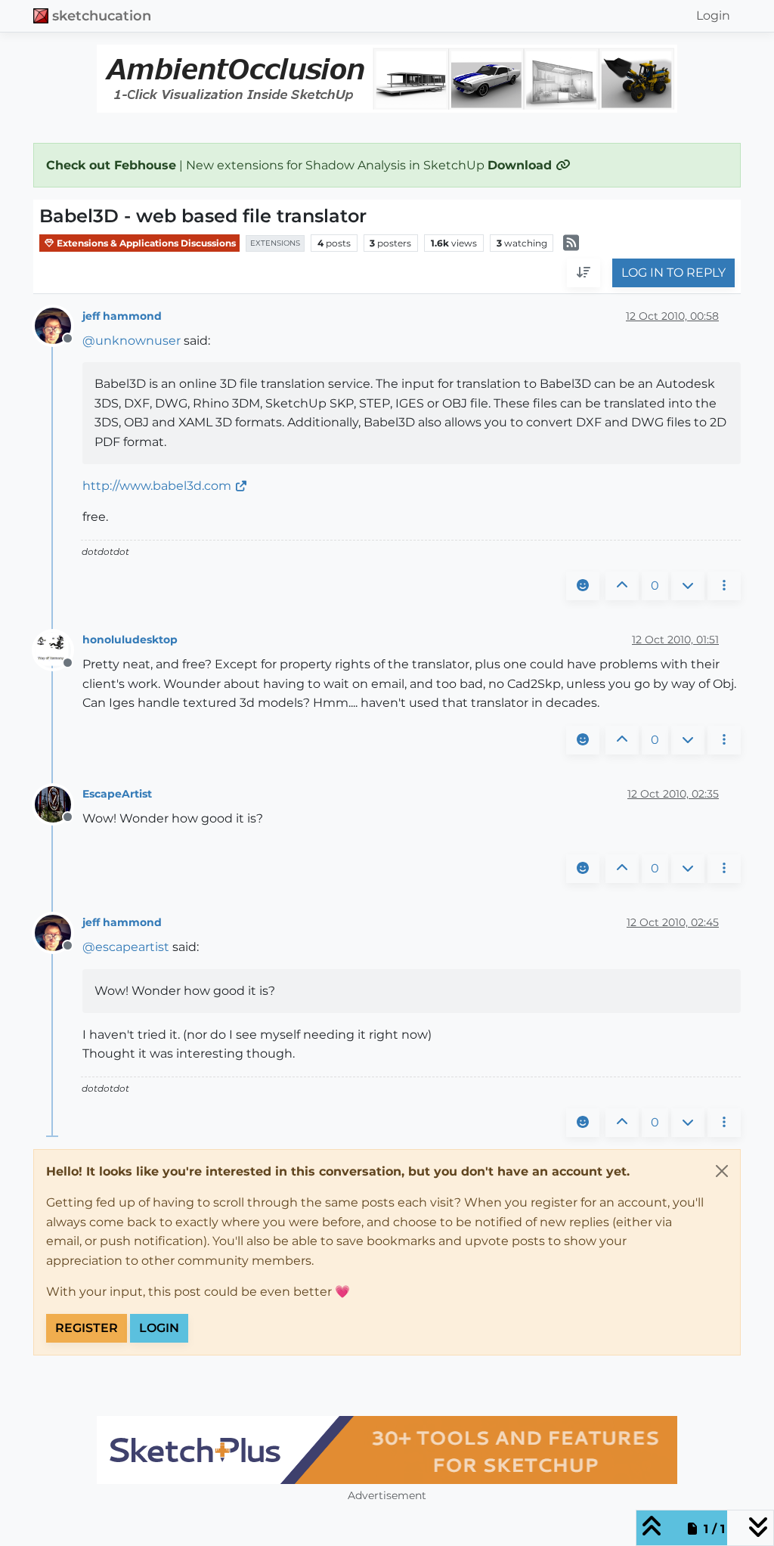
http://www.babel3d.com (156, 486)
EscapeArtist (117, 794)
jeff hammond (122, 316)
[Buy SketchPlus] (387, 1450)
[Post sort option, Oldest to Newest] (583, 273)
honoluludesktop (130, 639)
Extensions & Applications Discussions (145, 243)
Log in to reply (673, 272)
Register (86, 1328)
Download (522, 165)
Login (159, 1328)
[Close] (722, 1171)
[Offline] (58, 325)
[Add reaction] (582, 586)
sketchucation (101, 15)
